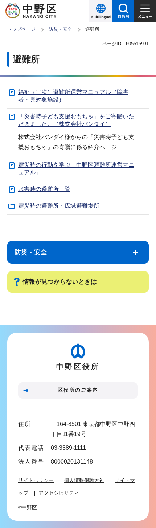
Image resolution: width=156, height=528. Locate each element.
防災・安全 (60, 29)
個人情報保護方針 (84, 480)
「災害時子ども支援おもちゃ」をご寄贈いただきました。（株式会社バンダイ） (76, 120)
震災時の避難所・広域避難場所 (58, 206)
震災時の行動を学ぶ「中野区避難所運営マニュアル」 (76, 169)
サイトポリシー (36, 480)
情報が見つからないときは (60, 281)
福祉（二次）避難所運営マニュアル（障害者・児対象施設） (73, 96)
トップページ (21, 29)
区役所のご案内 (78, 390)
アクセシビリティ (58, 493)
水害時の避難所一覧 (44, 189)
